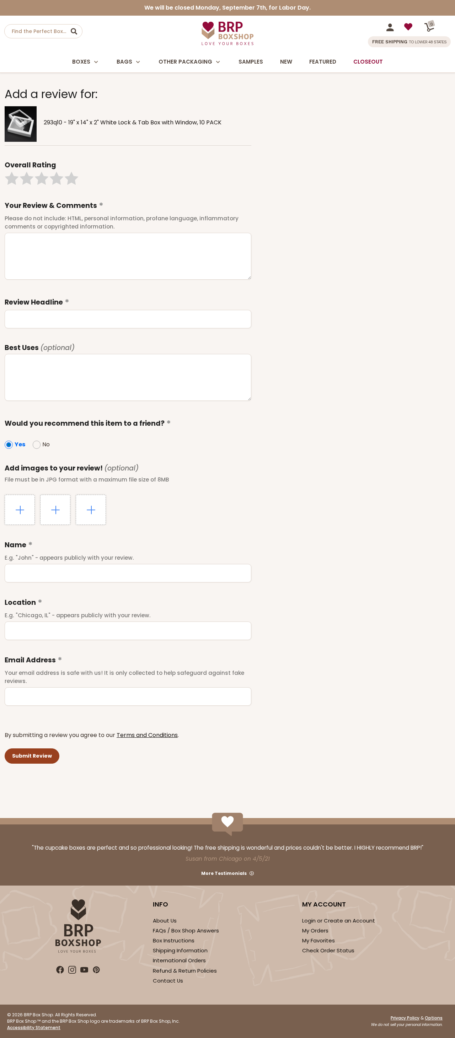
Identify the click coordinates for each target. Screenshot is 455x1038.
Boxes (81, 61)
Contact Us (168, 980)
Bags (124, 61)
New (286, 61)
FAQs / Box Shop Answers (186, 930)
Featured (322, 61)
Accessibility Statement (33, 1027)
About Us (165, 920)
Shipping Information (180, 950)
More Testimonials (224, 873)
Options (434, 1018)
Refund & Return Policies (185, 970)
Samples (251, 61)
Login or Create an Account (338, 920)
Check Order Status (328, 950)
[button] (12, 178)
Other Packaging (185, 61)
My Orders (315, 930)
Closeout (368, 61)
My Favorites (318, 940)
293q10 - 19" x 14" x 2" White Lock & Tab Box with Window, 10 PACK (132, 122)
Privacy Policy (405, 1018)
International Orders (179, 960)
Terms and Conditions (147, 735)
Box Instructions (173, 940)
